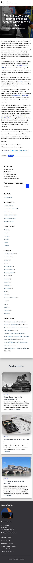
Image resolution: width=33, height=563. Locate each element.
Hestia (10, 559)
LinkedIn (6, 239)
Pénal (5, 294)
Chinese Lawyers (8, 212)
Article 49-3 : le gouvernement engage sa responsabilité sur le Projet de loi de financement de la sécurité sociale (16, 336)
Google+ (6, 233)
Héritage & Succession (10, 218)
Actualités (7, 257)
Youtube (6, 245)
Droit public (7, 275)
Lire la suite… (17, 409)
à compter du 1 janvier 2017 (20, 95)
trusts (20, 81)
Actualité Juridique (9, 253)
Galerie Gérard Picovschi (10, 215)
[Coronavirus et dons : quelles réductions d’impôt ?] (16, 382)
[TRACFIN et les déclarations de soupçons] (16, 466)
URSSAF (6, 313)
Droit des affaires (8, 269)
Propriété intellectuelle (10, 297)
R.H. (5, 304)
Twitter (6, 242)
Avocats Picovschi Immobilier (11, 208)
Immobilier (7, 285)
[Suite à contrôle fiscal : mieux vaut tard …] (16, 424)
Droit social (7, 279)
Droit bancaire (7, 266)
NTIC (5, 291)
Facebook (6, 229)
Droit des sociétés (9, 272)
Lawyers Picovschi (9, 221)
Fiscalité (11, 155)
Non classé (7, 288)
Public (5, 301)
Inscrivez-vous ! (8, 197)
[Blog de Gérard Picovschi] (10, 2)
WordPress (22, 559)
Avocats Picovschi (8, 205)
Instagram (7, 236)
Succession (7, 310)
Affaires (6, 260)
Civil (5, 263)
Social (5, 307)
